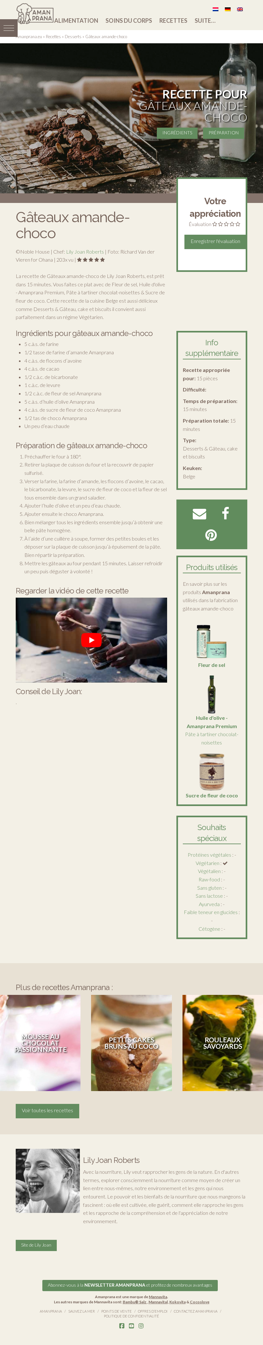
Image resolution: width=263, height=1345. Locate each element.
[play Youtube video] (91, 640)
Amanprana (51, 1311)
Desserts (73, 36)
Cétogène (209, 929)
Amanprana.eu (29, 36)
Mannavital (158, 1301)
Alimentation (76, 20)
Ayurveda (209, 904)
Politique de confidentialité (131, 1316)
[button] (9, 28)
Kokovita (177, 1301)
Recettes (173, 20)
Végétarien (207, 863)
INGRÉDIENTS (177, 132)
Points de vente (116, 1311)
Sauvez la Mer (81, 1311)
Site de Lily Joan (36, 1245)
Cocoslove (199, 1301)
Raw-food (209, 879)
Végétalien (209, 871)
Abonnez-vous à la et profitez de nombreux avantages (130, 1285)
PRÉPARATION (223, 132)
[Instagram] (141, 1326)
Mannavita (158, 1296)
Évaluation (200, 224)
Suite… (205, 20)
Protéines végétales (209, 855)
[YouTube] (131, 1326)
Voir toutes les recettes (47, 1110)
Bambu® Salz (135, 1301)
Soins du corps (129, 20)
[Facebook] (121, 1326)
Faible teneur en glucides (211, 912)
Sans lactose (209, 896)
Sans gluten (209, 888)
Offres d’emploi (152, 1311)
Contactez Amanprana (195, 1311)
